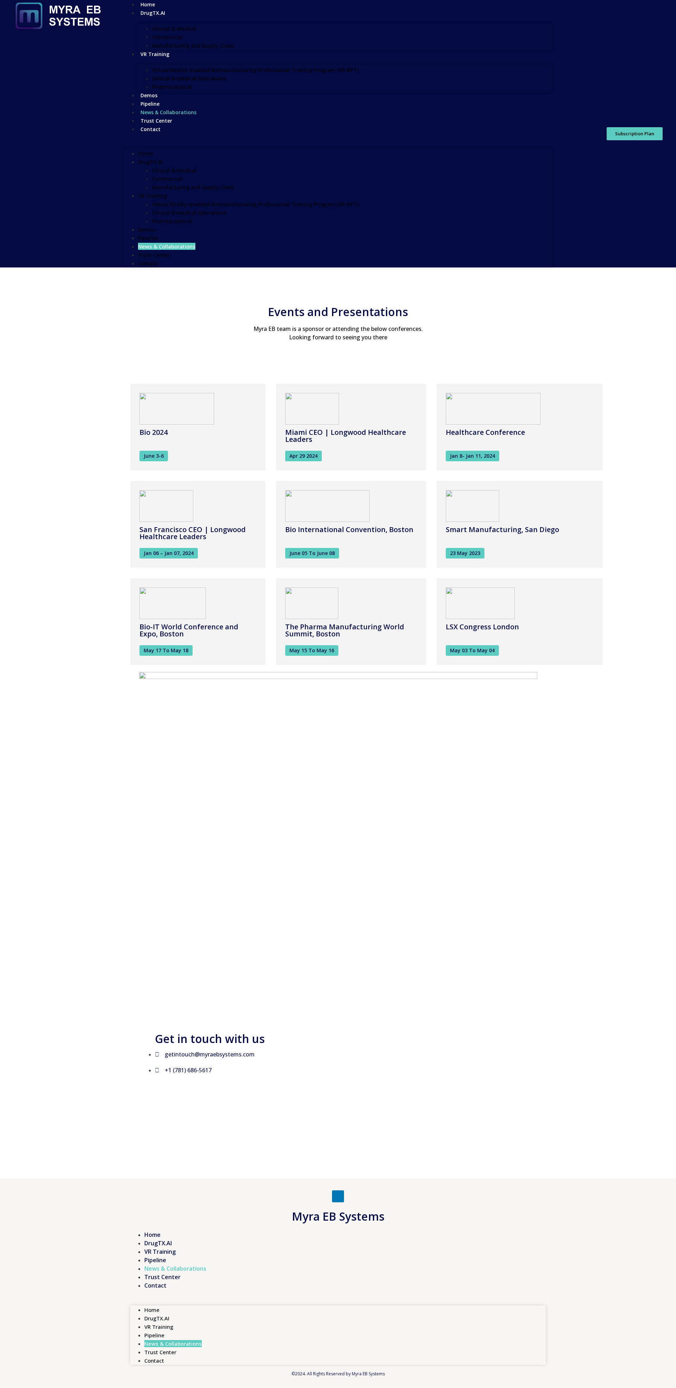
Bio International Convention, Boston (349, 529)
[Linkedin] (338, 1196)
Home (145, 153)
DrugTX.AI (152, 13)
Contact (150, 129)
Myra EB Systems (338, 1216)
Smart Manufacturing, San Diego (502, 529)
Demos (148, 95)
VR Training (154, 54)
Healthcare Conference (485, 432)
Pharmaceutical (172, 86)
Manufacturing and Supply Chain (193, 45)
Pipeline (149, 103)
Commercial (167, 37)
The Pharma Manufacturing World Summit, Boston (344, 630)
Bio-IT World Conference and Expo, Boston (188, 630)
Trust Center (156, 120)
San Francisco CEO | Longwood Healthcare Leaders (192, 533)
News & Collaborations (168, 112)
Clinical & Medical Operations (189, 78)
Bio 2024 (153, 432)
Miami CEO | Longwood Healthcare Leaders (345, 435)
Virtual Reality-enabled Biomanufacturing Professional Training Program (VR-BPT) (255, 69)
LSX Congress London (482, 626)
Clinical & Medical (174, 28)
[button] (338, 137)
